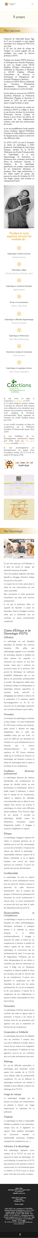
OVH (22, 1201)
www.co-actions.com (19, 1224)
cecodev (22, 443)
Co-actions (18, 401)
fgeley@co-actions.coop (19, 1193)
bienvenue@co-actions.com (25, 1222)
